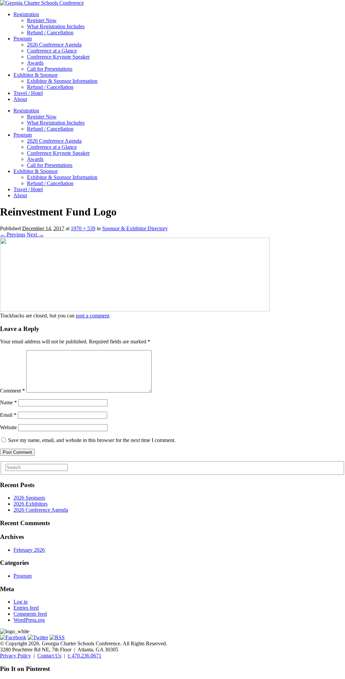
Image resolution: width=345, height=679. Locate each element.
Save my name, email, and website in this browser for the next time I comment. (92, 440)
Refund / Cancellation (50, 32)
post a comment (92, 315)
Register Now (42, 20)
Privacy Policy (15, 655)
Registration (26, 14)
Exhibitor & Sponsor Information (62, 81)
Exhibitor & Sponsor (35, 75)
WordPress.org (29, 620)
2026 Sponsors (29, 498)
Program (22, 38)
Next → (35, 234)
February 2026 (29, 550)
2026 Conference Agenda (54, 44)
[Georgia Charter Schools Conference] (42, 3)
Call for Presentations (49, 69)
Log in (20, 602)
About (20, 99)
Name (8, 402)
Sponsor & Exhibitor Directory (135, 228)
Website (8, 427)
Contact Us (49, 655)
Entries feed (26, 608)
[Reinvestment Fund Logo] (135, 309)
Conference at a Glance (52, 51)
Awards (35, 63)
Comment (12, 391)
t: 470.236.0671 (84, 655)
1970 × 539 (83, 228)
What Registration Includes (56, 26)
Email (8, 415)
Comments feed (30, 614)
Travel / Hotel (28, 93)
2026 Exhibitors (30, 504)
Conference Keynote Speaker (58, 57)
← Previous (12, 234)
